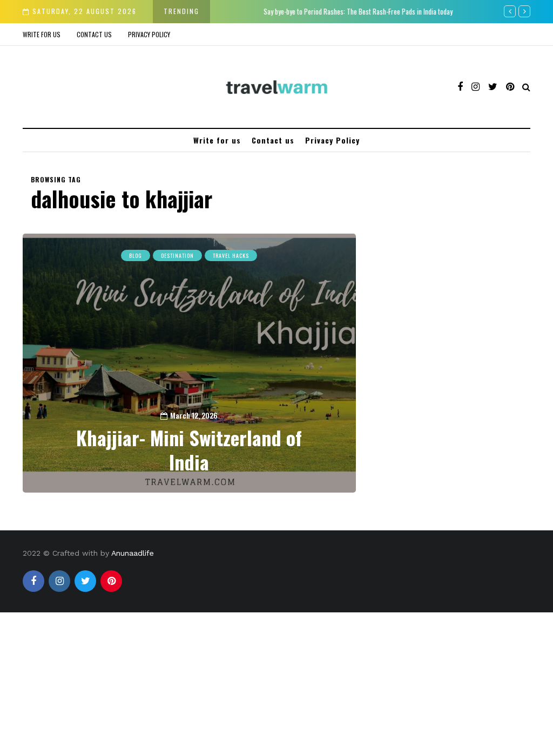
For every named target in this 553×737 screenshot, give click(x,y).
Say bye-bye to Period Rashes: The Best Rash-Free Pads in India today (320, 11)
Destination (177, 255)
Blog (135, 255)
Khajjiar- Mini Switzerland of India (189, 449)
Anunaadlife (132, 553)
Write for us (41, 34)
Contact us (94, 34)
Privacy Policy (149, 34)
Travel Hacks (231, 255)
